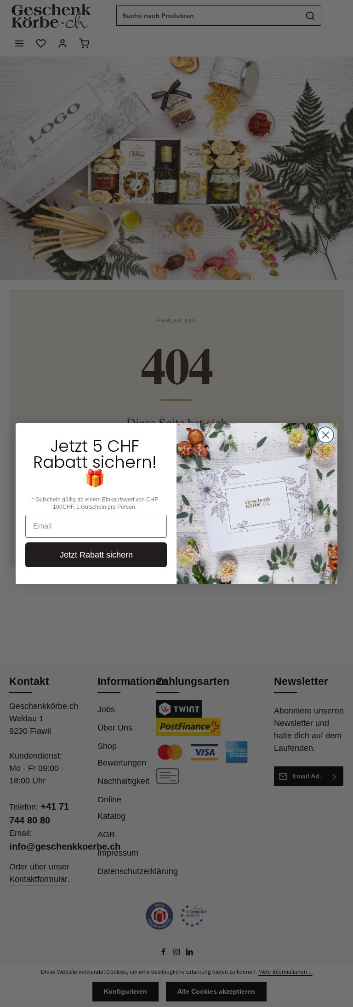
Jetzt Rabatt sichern (96, 554)
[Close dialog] (326, 435)
